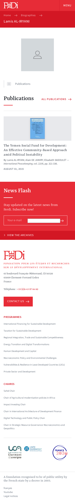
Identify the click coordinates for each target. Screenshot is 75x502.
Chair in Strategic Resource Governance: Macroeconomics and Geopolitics (34, 426)
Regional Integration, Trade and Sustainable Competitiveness (33, 337)
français (8, 488)
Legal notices (11, 496)
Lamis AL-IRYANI (15, 160)
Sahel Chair (9, 391)
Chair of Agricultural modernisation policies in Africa (29, 397)
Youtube (8, 492)
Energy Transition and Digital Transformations (26, 344)
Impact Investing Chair (15, 404)
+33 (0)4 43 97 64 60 (27, 289)
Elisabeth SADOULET (55, 160)
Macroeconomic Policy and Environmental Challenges (30, 358)
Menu (67, 5)
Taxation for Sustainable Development (22, 330)
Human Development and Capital (20, 351)
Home (7, 15)
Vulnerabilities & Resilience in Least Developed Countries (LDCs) (34, 364)
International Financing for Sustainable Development (30, 324)
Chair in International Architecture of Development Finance (32, 411)
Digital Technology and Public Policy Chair (24, 418)
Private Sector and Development (19, 371)
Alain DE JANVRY (34, 160)
